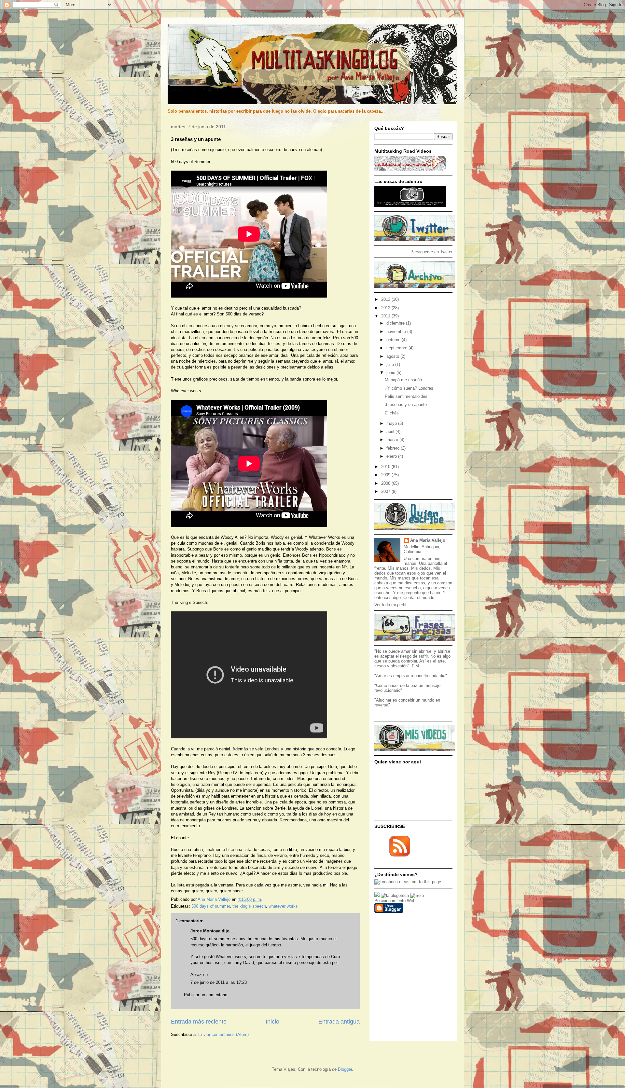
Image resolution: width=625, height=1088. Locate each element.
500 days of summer (210, 906)
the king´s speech (249, 906)
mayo (392, 423)
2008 (386, 483)
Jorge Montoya (205, 930)
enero (392, 456)
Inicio (272, 1021)
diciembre (396, 323)
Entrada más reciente (199, 1021)
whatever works (283, 906)
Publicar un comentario (205, 994)
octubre (394, 339)
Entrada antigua (339, 1021)
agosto (393, 356)
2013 (386, 299)
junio (391, 372)
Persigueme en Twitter (431, 251)
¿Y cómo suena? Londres (409, 388)
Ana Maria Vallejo (427, 540)
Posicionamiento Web (394, 900)
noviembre (396, 331)
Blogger (345, 1069)
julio (390, 364)
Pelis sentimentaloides (406, 396)
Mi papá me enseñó (403, 379)
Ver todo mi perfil (390, 604)
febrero (393, 448)
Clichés (392, 413)
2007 (386, 491)
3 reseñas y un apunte (406, 404)
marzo (392, 439)
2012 (386, 307)
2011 (386, 316)
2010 (386, 466)
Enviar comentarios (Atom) (223, 1034)
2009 (386, 474)
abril (391, 431)
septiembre (397, 347)
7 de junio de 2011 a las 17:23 (218, 982)
